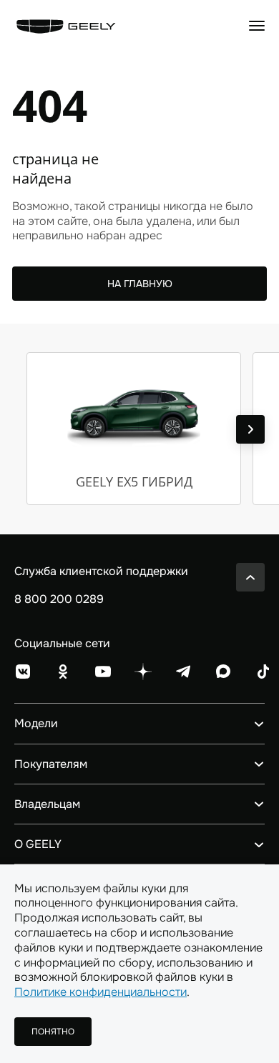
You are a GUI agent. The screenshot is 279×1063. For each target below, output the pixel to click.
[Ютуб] (103, 671)
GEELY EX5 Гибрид (134, 481)
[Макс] (223, 671)
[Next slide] (250, 429)
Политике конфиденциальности (100, 991)
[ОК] (63, 671)
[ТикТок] (263, 671)
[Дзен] (143, 671)
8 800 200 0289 (59, 599)
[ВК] (22, 671)
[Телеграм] (183, 671)
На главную (139, 283)
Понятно (52, 1031)
